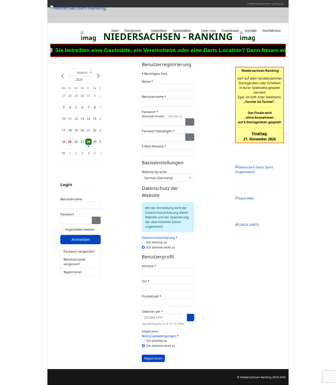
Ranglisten (132, 31)
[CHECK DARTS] (255, 224)
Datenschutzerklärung (158, 237)
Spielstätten (182, 31)
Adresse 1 (149, 266)
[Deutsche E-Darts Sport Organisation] (255, 169)
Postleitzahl (151, 296)
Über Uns (208, 31)
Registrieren (73, 272)
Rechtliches (271, 31)
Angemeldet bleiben (79, 229)
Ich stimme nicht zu (160, 247)
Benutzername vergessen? (74, 261)
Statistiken (159, 31)
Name (147, 81)
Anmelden (80, 239)
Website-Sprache (154, 172)
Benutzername (71, 199)
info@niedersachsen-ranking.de (265, 3)
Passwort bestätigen (158, 131)
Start (114, 31)
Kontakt (251, 31)
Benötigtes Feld (154, 74)
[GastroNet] (255, 198)
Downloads (230, 31)
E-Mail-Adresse (154, 146)
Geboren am (152, 311)
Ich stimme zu (156, 242)
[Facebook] (51, 377)
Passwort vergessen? (79, 251)
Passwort (67, 214)
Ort (145, 281)
